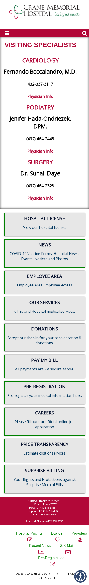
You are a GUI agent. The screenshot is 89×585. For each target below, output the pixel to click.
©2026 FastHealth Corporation (34, 573)
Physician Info (40, 96)
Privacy (71, 573)
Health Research (46, 578)
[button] (80, 576)
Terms (59, 573)
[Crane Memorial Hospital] (44, 18)
